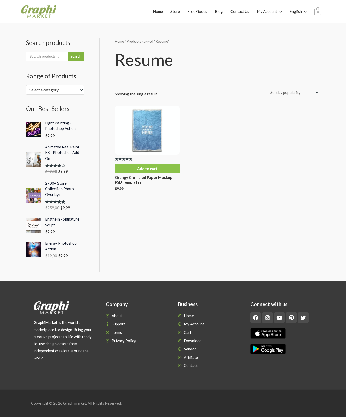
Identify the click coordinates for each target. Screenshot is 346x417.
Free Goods (197, 11)
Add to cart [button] (147, 168)
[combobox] (55, 90)
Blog (219, 11)
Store (175, 11)
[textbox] (52, 89)
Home (158, 11)
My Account (267, 11)
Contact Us (239, 11)
